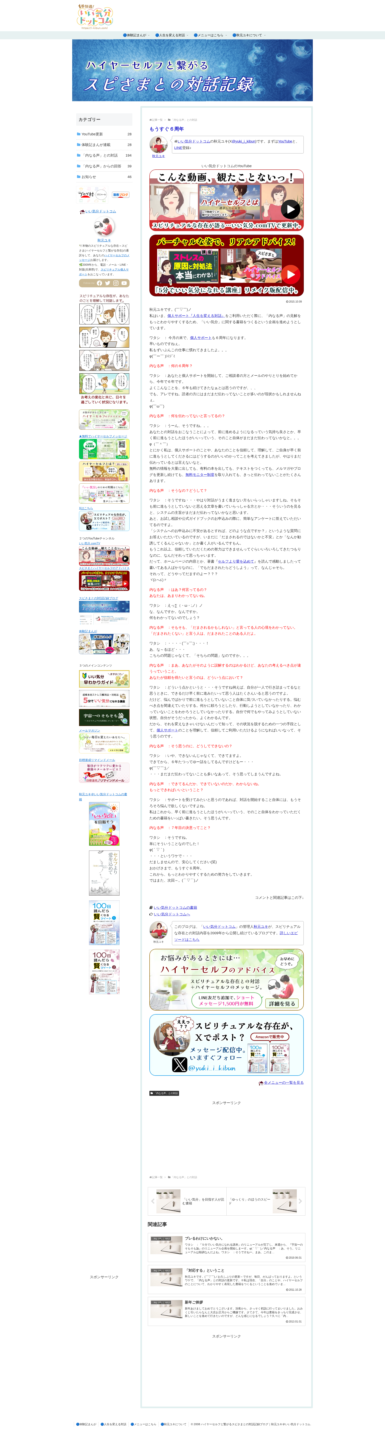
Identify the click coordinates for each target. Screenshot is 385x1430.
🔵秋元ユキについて (173, 1424)
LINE (178, 148)
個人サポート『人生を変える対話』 (196, 316)
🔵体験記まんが (86, 1424)
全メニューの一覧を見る (284, 1083)
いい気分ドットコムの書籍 (175, 908)
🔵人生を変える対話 (113, 1424)
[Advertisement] (188, 1134)
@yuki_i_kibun (243, 141)
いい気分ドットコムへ (172, 914)
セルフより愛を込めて (236, 561)
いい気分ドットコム (194, 141)
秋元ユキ (261, 927)
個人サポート (201, 338)
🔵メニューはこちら (143, 1424)
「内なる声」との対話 (166, 1093)
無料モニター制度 (199, 475)
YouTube (285, 141)
